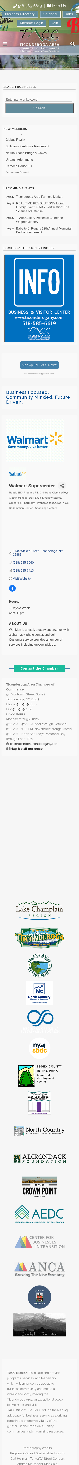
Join (55, 23)
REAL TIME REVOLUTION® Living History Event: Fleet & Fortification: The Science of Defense (42, 204)
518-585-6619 (30, 6)
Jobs (69, 14)
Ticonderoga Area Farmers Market (39, 193)
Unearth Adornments (20, 156)
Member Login (31, 23)
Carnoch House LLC (20, 163)
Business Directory (20, 14)
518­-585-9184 (22, 709)
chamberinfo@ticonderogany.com (34, 744)
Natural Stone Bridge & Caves (26, 150)
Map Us (59, 6)
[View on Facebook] (12, 590)
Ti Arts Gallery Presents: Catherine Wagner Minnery (39, 216)
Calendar (50, 14)
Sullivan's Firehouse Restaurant (27, 143)
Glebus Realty (15, 136)
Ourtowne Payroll (17, 170)
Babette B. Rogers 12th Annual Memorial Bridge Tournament (44, 227)
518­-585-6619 (26, 704)
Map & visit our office (26, 749)
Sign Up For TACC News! (39, 365)
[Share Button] (62, 485)
